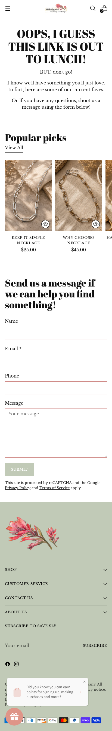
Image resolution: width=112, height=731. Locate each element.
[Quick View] (45, 224)
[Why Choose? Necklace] (78, 195)
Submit (19, 469)
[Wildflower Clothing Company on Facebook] (8, 664)
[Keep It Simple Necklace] (28, 195)
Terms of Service (54, 488)
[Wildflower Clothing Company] (56, 8)
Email (13, 348)
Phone (12, 376)
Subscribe (95, 646)
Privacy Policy (17, 488)
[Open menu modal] (7, 8)
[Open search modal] (92, 8)
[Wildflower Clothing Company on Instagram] (17, 664)
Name (11, 321)
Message (14, 403)
